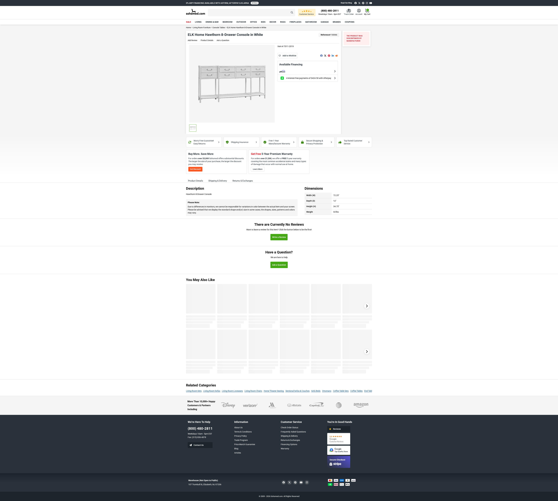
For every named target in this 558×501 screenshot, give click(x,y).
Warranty (285, 448)
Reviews (337, 429)
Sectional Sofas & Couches (298, 391)
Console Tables (218, 27)
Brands (337, 22)
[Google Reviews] (338, 439)
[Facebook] (355, 3)
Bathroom (311, 22)
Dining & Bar (212, 22)
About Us (238, 427)
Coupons (349, 22)
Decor (273, 22)
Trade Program (241, 440)
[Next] (366, 306)
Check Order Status (289, 427)
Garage (325, 22)
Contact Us (199, 445)
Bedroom (227, 22)
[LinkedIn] (332, 55)
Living (198, 22)
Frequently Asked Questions (293, 432)
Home (188, 27)
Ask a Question (223, 40)
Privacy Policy (240, 436)
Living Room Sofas (211, 391)
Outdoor (241, 22)
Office (253, 22)
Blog (236, 448)
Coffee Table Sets (341, 391)
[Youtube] (370, 3)
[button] (251, 12)
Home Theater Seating (274, 391)
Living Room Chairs (253, 391)
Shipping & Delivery (289, 436)
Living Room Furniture (202, 27)
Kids (263, 22)
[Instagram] (367, 3)
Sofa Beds (315, 391)
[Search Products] (292, 12)
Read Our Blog (346, 3)
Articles (237, 453)
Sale (188, 22)
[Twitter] (359, 3)
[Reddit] (336, 55)
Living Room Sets (194, 391)
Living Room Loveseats (232, 391)
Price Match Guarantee (244, 444)
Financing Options (289, 444)
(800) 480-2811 (200, 429)
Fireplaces (295, 22)
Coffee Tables (356, 391)
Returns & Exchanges (290, 440)
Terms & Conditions (243, 432)
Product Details (207, 40)
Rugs (283, 22)
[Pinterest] (363, 3)
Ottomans (326, 391)
